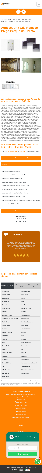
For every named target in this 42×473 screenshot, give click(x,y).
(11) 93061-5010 (22, 402)
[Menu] (39, 4)
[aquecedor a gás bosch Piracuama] (31, 65)
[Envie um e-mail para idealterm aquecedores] (23, 12)
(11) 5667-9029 (21, 219)
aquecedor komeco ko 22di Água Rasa (13, 196)
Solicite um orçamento (21, 158)
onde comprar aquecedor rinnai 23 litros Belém (15, 186)
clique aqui (22, 151)
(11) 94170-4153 (22, 405)
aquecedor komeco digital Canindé (12, 178)
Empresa (21, 431)
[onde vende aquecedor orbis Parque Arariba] (10, 85)
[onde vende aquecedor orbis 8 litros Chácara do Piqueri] (31, 45)
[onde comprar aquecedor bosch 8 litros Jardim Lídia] (10, 45)
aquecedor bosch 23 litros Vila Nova (12, 204)
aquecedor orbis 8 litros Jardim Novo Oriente (15, 193)
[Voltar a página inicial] (5, 4)
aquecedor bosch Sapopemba (11, 171)
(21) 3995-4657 (21, 221)
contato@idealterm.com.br (22, 417)
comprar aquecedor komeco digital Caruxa (14, 189)
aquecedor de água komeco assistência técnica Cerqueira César (21, 200)
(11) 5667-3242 (12, 151)
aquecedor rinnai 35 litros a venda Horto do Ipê (15, 175)
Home (21, 425)
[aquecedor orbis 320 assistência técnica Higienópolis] (10, 65)
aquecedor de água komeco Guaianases (14, 182)
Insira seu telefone (22, 444)
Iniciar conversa (22, 454)
